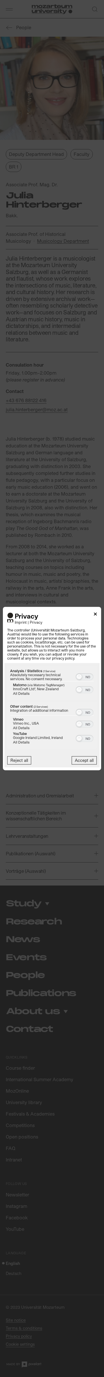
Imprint (21, 622)
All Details (21, 693)
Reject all (19, 760)
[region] (52, 708)
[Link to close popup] (95, 615)
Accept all (84, 760)
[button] (79, 676)
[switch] (84, 676)
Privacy (36, 622)
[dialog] (52, 688)
